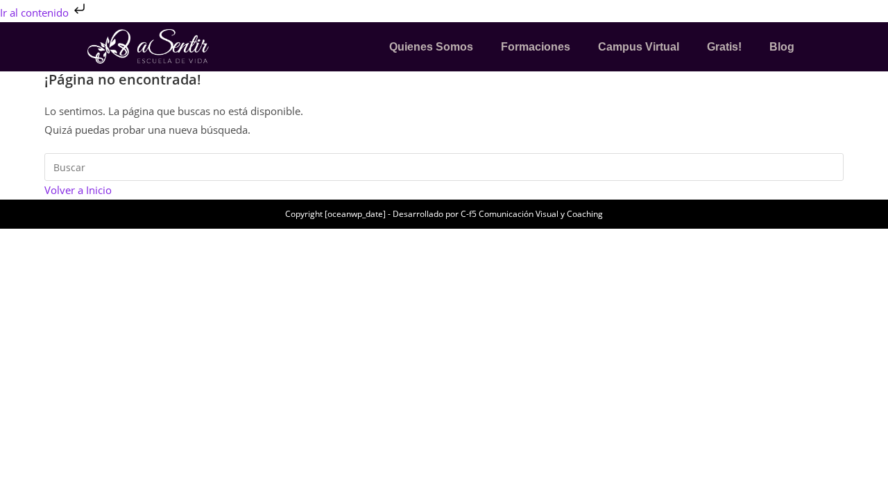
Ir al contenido (35, 12)
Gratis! (724, 47)
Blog (781, 47)
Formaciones (535, 47)
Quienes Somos (431, 47)
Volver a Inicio (78, 190)
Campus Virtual (638, 47)
